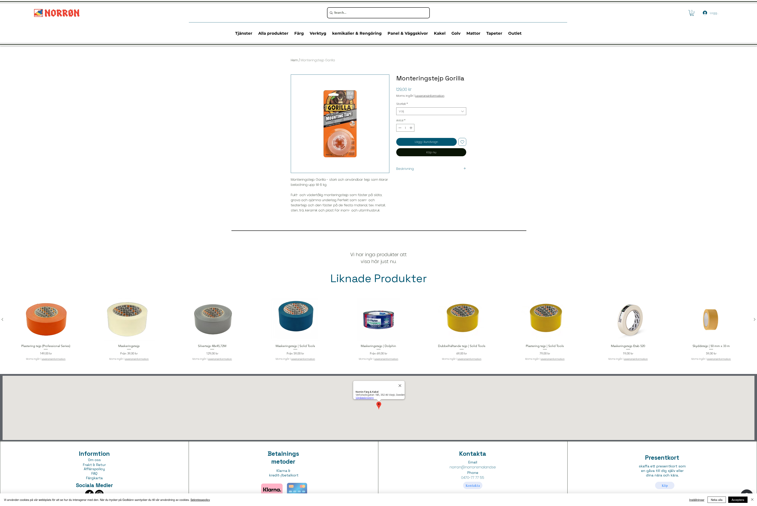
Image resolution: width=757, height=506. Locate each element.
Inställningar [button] (696, 500)
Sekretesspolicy (200, 500)
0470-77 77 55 (472, 477)
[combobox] (431, 111)
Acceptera (738, 500)
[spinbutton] (405, 127)
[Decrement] (399, 127)
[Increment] (411, 127)
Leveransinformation (429, 96)
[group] (378, 329)
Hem (294, 60)
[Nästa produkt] (754, 319)
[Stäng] (752, 500)
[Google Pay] (431, 163)
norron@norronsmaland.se (473, 467)
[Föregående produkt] (2, 319)
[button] (691, 13)
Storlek (402, 104)
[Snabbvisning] (46, 319)
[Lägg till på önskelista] (462, 142)
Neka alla (717, 500)
